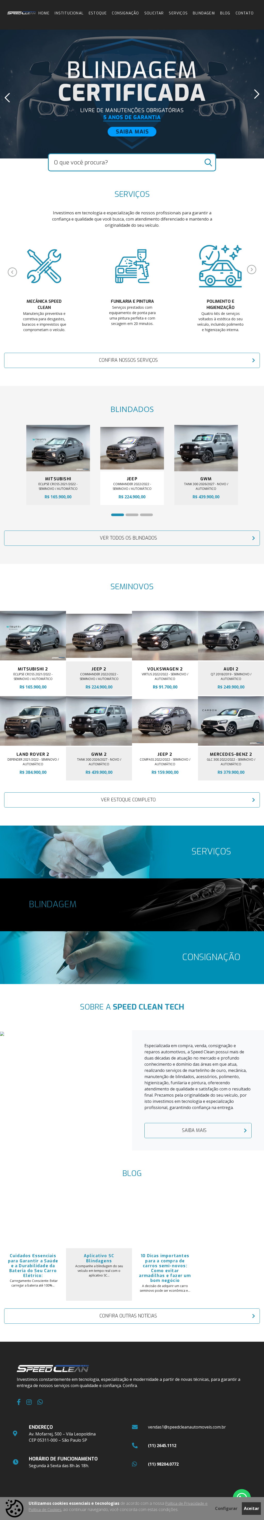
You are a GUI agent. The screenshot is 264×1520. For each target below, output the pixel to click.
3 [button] (142, 516)
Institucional (69, 13)
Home (44, 13)
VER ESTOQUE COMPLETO (128, 800)
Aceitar (251, 1508)
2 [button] (128, 516)
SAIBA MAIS (194, 1130)
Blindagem (204, 13)
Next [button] (256, 94)
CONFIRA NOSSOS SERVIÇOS (128, 360)
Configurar (226, 1508)
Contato (245, 13)
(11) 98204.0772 (163, 1464)
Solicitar (154, 13)
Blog (225, 13)
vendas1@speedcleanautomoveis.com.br (187, 1427)
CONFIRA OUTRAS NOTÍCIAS (128, 1316)
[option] (132, 94)
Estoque (98, 13)
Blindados (132, 409)
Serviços (178, 13)
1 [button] (113, 516)
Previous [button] (7, 97)
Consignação (125, 13)
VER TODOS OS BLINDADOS (128, 538)
